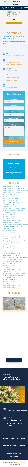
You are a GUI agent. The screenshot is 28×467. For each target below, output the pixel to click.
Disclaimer (14, 457)
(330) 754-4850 (12, 71)
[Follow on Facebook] (22, 393)
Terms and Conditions (14, 453)
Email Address (14, 112)
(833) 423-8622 (12, 81)
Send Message (14, 141)
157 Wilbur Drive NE (13, 62)
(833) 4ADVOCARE (12, 77)
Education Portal (14, 23)
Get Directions (14, 360)
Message (14, 125)
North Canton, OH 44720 (15, 64)
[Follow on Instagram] (22, 396)
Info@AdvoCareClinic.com (15, 56)
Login (26, 8)
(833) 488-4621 (11, 87)
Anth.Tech (17, 462)
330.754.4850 (9, 8)
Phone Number (14, 118)
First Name (14, 99)
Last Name (14, 105)
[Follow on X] (22, 400)
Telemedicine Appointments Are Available (16, 3)
